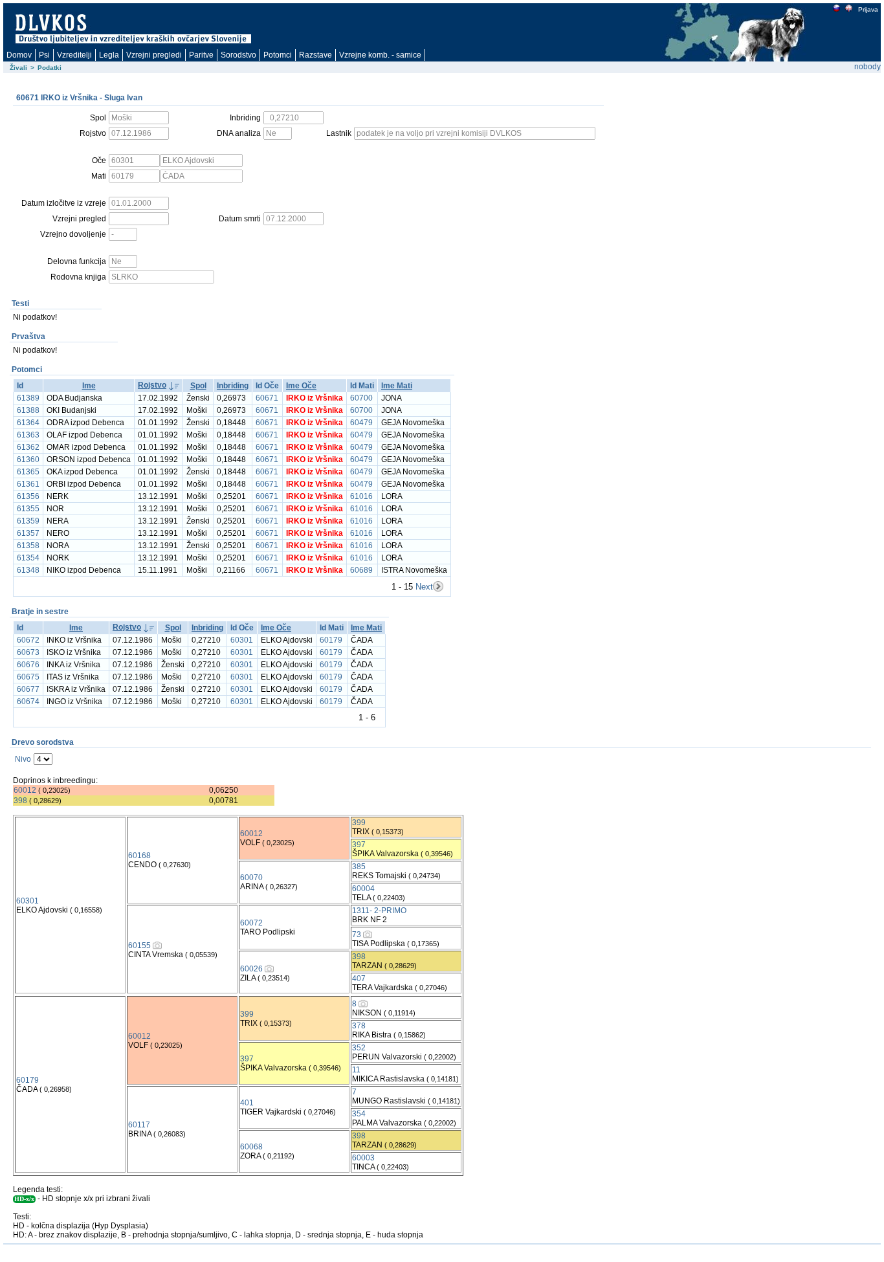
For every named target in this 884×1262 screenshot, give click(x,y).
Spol (198, 385)
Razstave (315, 55)
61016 (361, 496)
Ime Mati (396, 385)
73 (356, 934)
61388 (28, 410)
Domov (19, 55)
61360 (28, 459)
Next (424, 587)
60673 (28, 652)
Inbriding (233, 385)
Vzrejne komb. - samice (380, 55)
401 (247, 1102)
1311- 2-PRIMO (379, 910)
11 (356, 1069)
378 (359, 1025)
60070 (251, 877)
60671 (267, 398)
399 (359, 822)
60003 (363, 1157)
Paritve (201, 55)
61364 (28, 422)
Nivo (23, 759)
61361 (28, 484)
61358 (28, 545)
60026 (251, 968)
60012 (25, 790)
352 (359, 1047)
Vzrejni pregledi (154, 55)
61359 (28, 521)
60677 (28, 689)
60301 (241, 640)
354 (359, 1113)
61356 (28, 496)
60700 (361, 398)
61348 (28, 570)
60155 (139, 945)
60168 (139, 855)
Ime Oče (301, 385)
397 (359, 844)
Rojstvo (152, 385)
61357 (28, 533)
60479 (361, 422)
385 (359, 866)
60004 (363, 888)
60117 (139, 1124)
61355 (28, 508)
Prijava (868, 9)
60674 (28, 701)
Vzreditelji (74, 55)
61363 (28, 434)
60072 (251, 922)
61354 (28, 557)
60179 (331, 640)
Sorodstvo (238, 55)
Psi (44, 55)
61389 (28, 398)
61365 (28, 471)
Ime (89, 385)
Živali (18, 67)
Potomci (277, 55)
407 (359, 978)
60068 (251, 1146)
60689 (361, 570)
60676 (28, 664)
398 (20, 800)
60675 (28, 676)
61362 (28, 447)
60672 (28, 640)
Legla (109, 55)
